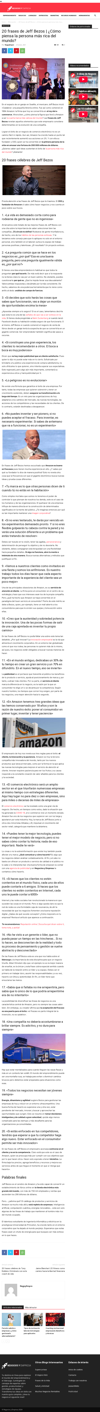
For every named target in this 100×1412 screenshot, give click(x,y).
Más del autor (31, 1307)
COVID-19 (20, 813)
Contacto (72, 1375)
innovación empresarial (41, 639)
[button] (95, 15)
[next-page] (7, 1341)
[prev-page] (3, 1341)
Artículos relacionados (12, 1307)
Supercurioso (41, 1369)
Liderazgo (32, 15)
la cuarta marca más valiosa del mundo (24, 118)
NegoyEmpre (9, 45)
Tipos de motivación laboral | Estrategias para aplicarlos (32, 1330)
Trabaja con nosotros (77, 1380)
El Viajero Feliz (41, 1375)
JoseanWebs (73, 1386)
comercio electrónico (14, 806)
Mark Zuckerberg (40, 318)
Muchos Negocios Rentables (47, 1391)
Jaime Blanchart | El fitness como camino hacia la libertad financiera (50, 1269)
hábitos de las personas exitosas (37, 235)
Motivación (12, 22)
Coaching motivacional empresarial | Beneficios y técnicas (55, 1330)
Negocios (22, 15)
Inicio (4, 22)
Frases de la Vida (42, 1380)
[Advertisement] (84, 45)
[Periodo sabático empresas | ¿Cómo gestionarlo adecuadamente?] (11, 1319)
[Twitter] (10, 50)
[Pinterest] (16, 50)
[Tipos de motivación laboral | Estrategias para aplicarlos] (33, 1319)
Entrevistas (43, 15)
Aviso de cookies (75, 1369)
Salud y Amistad (42, 1386)
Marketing (54, 15)
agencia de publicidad (20, 868)
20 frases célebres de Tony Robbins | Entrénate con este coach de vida (14, 1271)
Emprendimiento (9, 15)
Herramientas (84, 15)
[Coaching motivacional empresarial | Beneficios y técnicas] (55, 1319)
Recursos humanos (68, 15)
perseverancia (53, 542)
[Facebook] (4, 50)
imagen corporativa (41, 513)
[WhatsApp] (22, 50)
